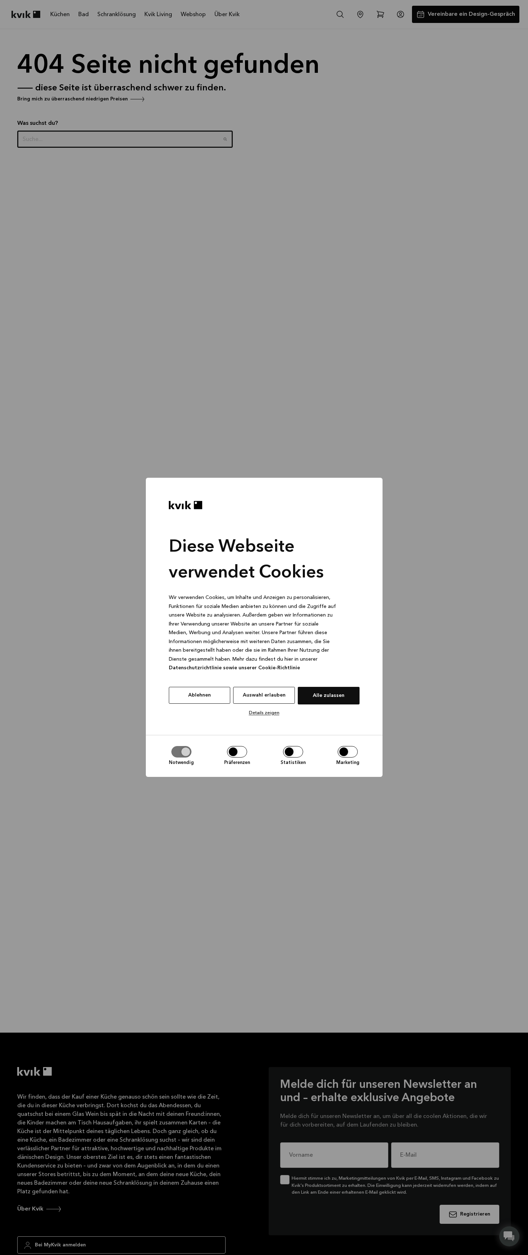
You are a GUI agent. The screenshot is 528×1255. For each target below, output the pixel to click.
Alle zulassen (328, 695)
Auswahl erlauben (264, 695)
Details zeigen (264, 713)
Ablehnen (199, 695)
